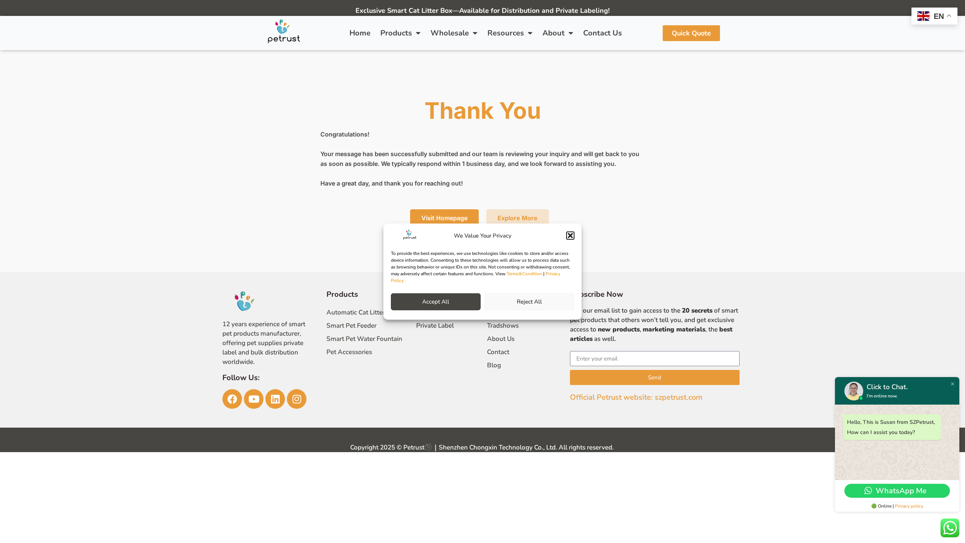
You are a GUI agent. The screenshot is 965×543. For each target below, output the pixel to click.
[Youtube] (253, 399)
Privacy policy (909, 506)
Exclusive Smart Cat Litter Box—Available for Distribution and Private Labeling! (482, 10)
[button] (570, 235)
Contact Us (602, 33)
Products (396, 33)
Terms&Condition (524, 273)
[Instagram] (296, 399)
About (553, 33)
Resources (505, 33)
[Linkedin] (275, 399)
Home (360, 33)
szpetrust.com (678, 397)
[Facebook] (232, 399)
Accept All (435, 301)
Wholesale (449, 33)
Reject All (529, 301)
